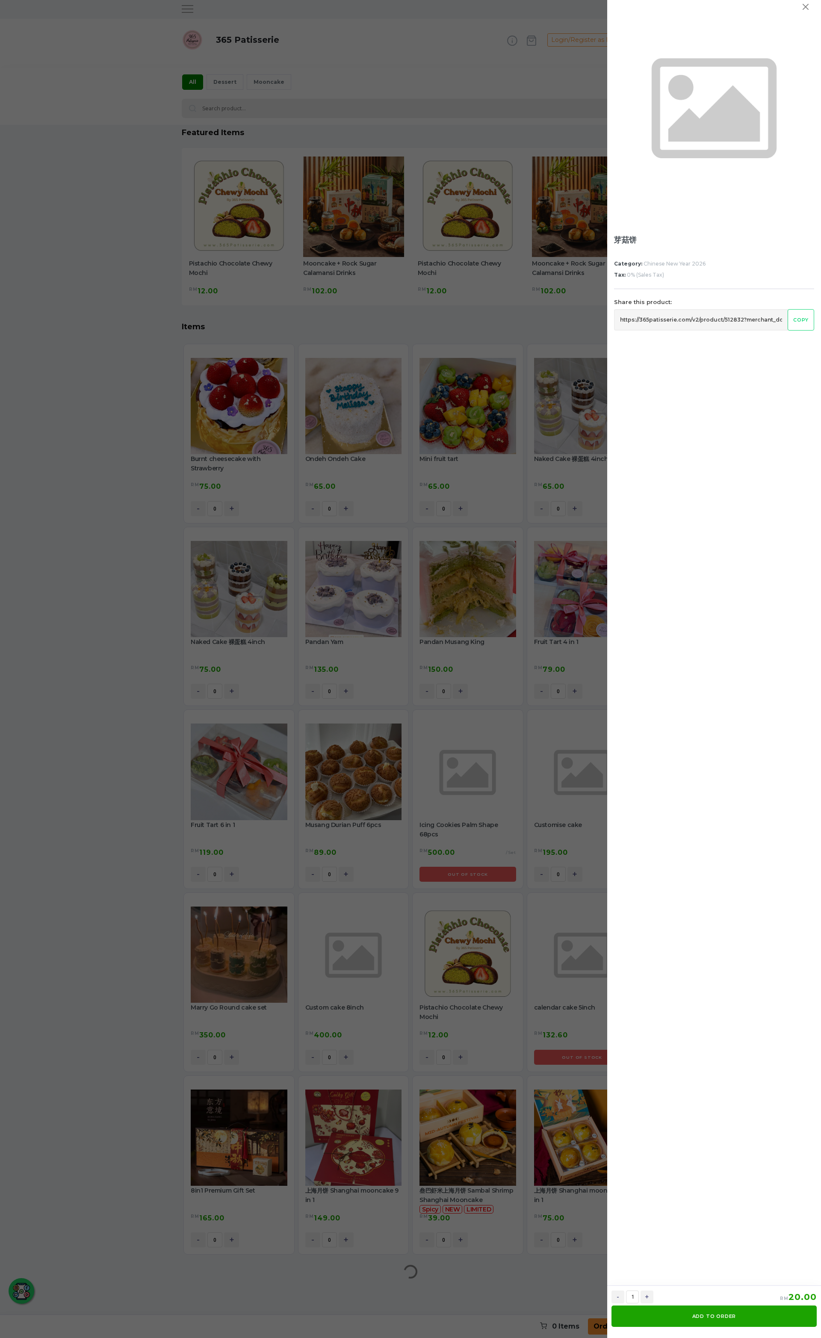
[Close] (805, 7)
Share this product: (643, 301)
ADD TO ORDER (714, 1316)
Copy (801, 320)
